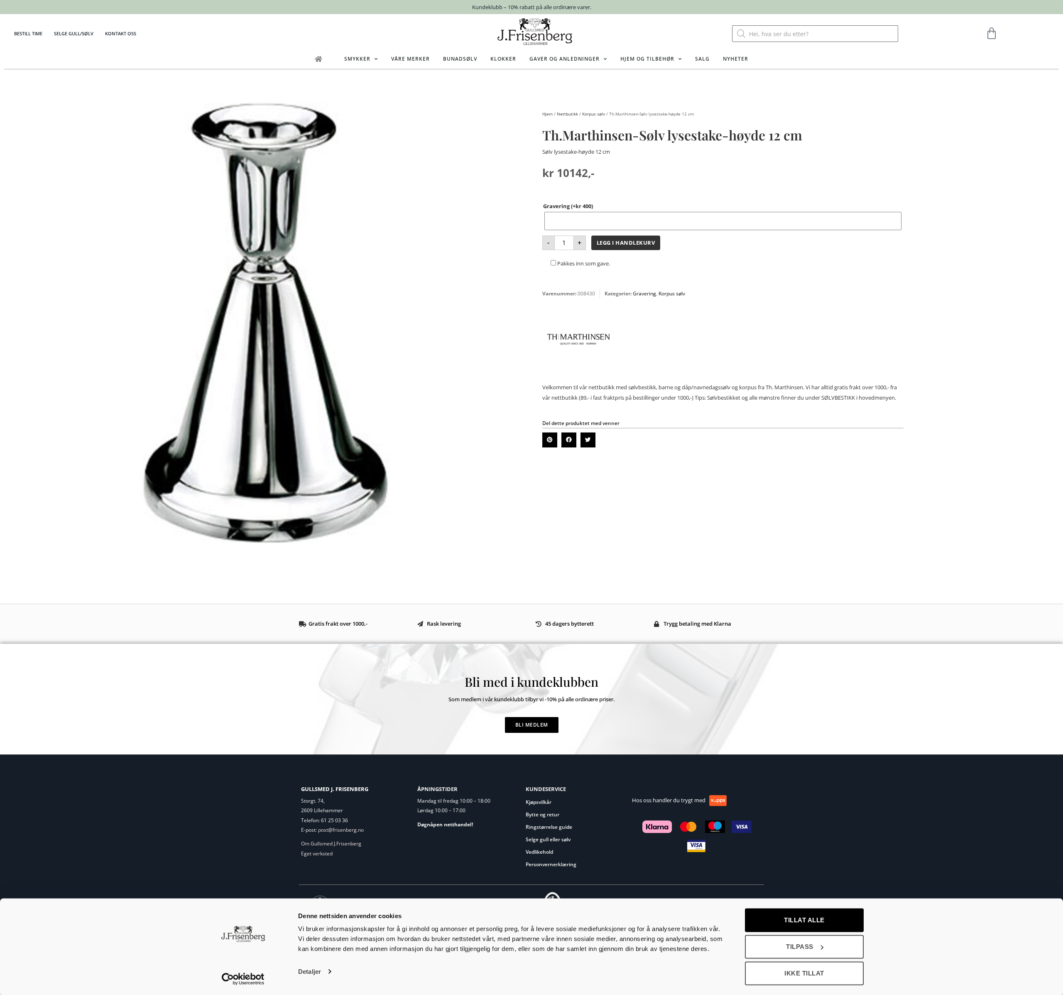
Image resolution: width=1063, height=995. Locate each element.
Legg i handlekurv (626, 242)
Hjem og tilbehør (647, 58)
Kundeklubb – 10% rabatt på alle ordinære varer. (531, 7)
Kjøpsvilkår (538, 802)
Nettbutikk (567, 114)
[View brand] (578, 373)
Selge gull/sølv (73, 33)
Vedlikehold (539, 851)
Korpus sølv (593, 114)
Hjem (547, 114)
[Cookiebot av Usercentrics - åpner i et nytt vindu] (243, 979)
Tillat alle (804, 920)
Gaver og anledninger (564, 58)
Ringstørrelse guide (549, 826)
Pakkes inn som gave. (583, 263)
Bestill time (28, 33)
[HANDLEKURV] (991, 33)
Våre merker (410, 58)
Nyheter (735, 58)
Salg (702, 58)
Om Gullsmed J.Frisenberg (331, 843)
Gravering (568, 206)
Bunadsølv (460, 58)
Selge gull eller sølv (548, 839)
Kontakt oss (120, 33)
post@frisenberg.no (341, 829)
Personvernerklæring (551, 864)
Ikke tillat (804, 973)
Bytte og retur (542, 814)
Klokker (503, 58)
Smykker (357, 58)
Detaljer (309, 971)
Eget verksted (317, 853)
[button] (549, 439)
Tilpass (799, 946)
